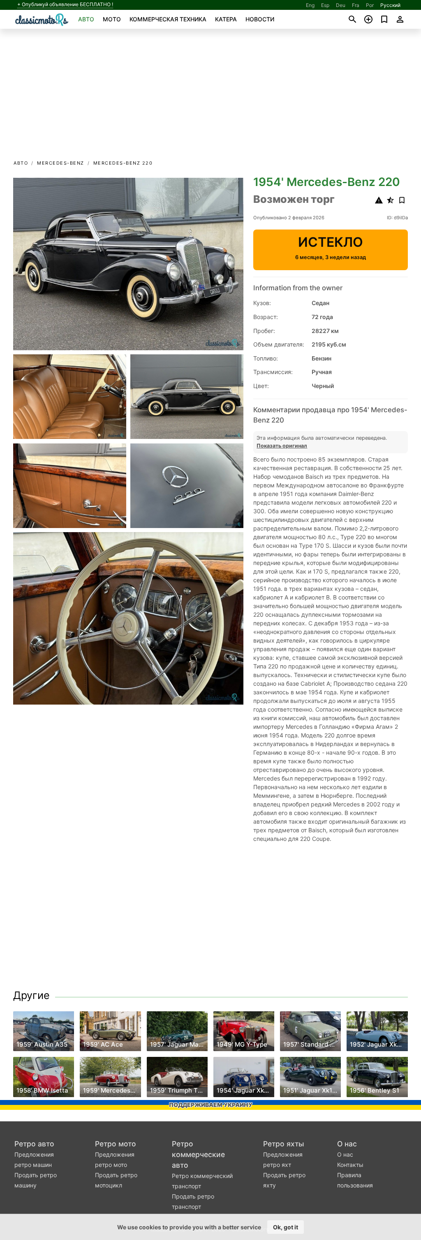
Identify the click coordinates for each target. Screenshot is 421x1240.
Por (370, 5)
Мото (112, 19)
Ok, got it (285, 1227)
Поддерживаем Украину (210, 1104)
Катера (226, 19)
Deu (340, 5)
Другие (31, 995)
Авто (86, 19)
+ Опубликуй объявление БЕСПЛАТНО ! (65, 4)
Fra (355, 5)
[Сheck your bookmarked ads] (384, 19)
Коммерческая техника (168, 19)
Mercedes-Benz (60, 163)
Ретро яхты (283, 1143)
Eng (310, 5)
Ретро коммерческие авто (198, 1154)
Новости (259, 19)
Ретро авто (34, 1143)
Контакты (350, 1164)
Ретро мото (115, 1143)
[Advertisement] (210, 96)
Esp (325, 5)
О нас (347, 1143)
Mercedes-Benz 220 (123, 163)
